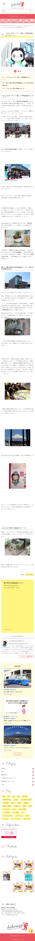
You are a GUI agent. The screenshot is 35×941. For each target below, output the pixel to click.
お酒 (30, 806)
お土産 (19, 802)
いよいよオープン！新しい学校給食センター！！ (16, 79)
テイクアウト (27, 819)
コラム (2, 784)
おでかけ (3, 768)
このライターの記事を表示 (26, 656)
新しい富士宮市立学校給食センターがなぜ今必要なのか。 (18, 84)
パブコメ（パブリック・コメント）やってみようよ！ (17, 747)
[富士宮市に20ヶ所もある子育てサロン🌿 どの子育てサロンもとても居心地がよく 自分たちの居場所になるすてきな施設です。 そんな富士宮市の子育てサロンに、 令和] (6, 876)
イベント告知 (6, 812)
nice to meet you (7, 799)
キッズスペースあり (7, 815)
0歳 (4, 796)
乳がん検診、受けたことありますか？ (13, 691)
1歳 (9, 796)
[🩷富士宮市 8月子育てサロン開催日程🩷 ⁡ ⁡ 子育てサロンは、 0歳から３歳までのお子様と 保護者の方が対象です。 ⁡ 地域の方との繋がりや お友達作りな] (28, 865)
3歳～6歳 (25, 796)
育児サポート (4, 774)
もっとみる (17, 754)
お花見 (24, 806)
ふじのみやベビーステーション (8, 778)
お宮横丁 (26, 802)
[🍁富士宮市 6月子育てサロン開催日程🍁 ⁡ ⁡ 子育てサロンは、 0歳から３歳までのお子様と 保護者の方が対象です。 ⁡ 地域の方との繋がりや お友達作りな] (28, 887)
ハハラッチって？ (14, 16)
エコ (23, 812)
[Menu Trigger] (4, 3)
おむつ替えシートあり (26, 799)
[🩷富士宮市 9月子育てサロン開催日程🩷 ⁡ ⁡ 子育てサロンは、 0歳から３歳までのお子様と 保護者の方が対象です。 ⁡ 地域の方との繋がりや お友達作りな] (17, 865)
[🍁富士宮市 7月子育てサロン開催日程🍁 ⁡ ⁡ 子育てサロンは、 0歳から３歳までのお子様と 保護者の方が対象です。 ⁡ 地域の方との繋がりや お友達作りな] (17, 887)
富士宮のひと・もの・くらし (8, 781)
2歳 (13, 796)
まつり (13, 809)
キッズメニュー (19, 815)
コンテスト (5, 819)
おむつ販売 (5, 802)
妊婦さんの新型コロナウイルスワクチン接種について (17, 720)
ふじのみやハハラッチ (19, 939)
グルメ (2, 771)
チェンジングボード (16, 819)
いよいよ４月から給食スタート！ (14, 88)
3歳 (18, 796)
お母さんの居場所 (7, 806)
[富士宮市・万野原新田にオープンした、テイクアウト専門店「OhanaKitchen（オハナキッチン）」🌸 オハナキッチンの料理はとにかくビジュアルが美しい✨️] (6, 887)
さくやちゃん (6, 809)
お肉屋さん (17, 806)
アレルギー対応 (29, 574)
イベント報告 (15, 812)
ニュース (23, 16)
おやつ (12, 802)
